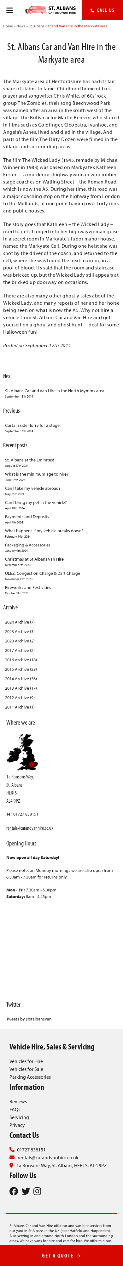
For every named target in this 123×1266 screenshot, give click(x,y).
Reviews (18, 1101)
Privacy (17, 1125)
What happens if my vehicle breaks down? (44, 533)
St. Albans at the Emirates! (29, 462)
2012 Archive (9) (20, 697)
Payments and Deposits (27, 519)
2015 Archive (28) (21, 669)
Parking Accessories (30, 1077)
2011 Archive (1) (20, 707)
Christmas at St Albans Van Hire (34, 561)
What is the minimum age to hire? (36, 476)
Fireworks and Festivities (28, 590)
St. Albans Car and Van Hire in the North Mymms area (54, 393)
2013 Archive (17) (21, 688)
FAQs (14, 1109)
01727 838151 (31, 1149)
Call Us (105, 10)
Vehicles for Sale (26, 1069)
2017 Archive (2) (20, 650)
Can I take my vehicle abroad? (33, 490)
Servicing (19, 1117)
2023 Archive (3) (20, 631)
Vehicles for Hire (26, 1061)
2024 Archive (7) (20, 622)
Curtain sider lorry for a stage (32, 427)
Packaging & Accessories (27, 547)
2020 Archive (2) (20, 641)
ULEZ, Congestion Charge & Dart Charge (42, 575)
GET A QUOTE (58, 1255)
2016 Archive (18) (21, 660)
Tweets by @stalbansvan (29, 1019)
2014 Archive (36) (21, 678)
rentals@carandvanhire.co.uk (29, 827)
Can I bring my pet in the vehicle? (36, 505)
